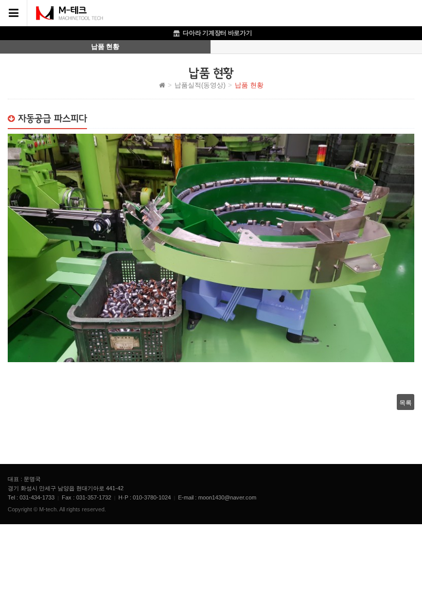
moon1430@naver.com (227, 497)
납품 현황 (105, 46)
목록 (405, 402)
